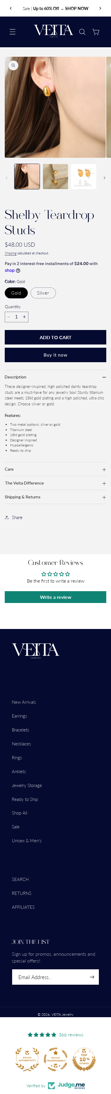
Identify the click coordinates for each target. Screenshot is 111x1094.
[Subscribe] (92, 977)
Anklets (19, 771)
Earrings (19, 716)
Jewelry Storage (27, 785)
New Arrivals (24, 702)
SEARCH (20, 879)
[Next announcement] (100, 8)
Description (15, 376)
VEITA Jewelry (62, 1014)
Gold (16, 292)
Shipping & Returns (23, 496)
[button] (12, 32)
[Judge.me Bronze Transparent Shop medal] (55, 1059)
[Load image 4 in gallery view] (83, 176)
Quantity (13, 306)
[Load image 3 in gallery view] (55, 176)
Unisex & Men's (26, 840)
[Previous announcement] (10, 8)
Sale (16, 826)
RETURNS (21, 893)
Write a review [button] (55, 597)
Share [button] (17, 517)
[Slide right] (104, 177)
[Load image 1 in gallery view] (27, 176)
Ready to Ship (25, 799)
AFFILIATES (23, 907)
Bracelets (20, 729)
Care (9, 469)
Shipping (11, 253)
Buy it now (56, 354)
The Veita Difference (24, 482)
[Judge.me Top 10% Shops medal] (84, 1059)
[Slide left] (6, 177)
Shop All (19, 812)
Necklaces (21, 743)
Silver (43, 292)
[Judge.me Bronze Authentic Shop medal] (27, 1059)
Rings (17, 757)
